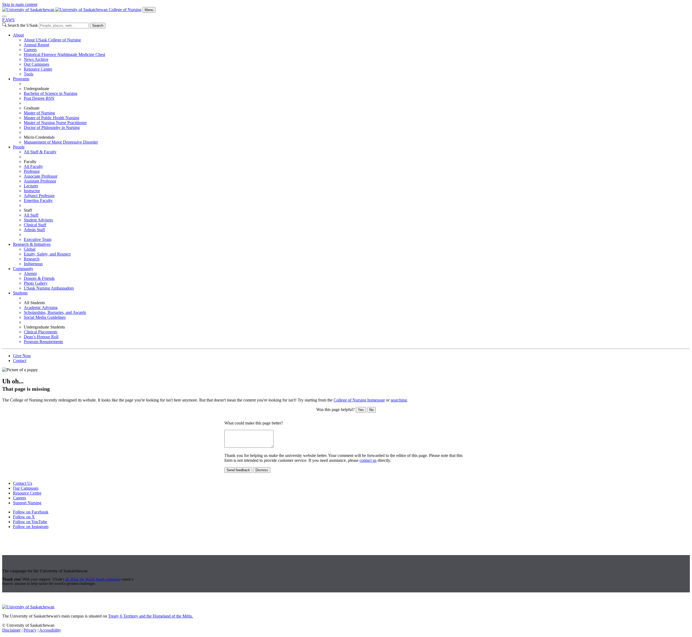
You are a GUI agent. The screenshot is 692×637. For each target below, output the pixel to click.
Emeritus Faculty (38, 200)
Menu (149, 10)
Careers (30, 49)
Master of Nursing (39, 113)
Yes (361, 410)
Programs (21, 79)
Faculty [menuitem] (30, 161)
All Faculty (33, 166)
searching (399, 400)
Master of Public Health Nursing (51, 117)
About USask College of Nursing (52, 40)
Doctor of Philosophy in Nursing (52, 127)
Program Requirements (43, 341)
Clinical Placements (40, 332)
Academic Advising (41, 307)
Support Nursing (27, 502)
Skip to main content (19, 4)
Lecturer (31, 186)
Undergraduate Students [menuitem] (44, 327)
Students (20, 293)
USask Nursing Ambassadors (49, 288)
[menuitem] (351, 55)
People (19, 147)
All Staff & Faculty (40, 152)
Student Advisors (38, 220)
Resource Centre (38, 69)
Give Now (22, 355)
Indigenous (33, 263)
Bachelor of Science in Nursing (50, 93)
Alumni (30, 273)
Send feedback (238, 470)
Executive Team (37, 239)
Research (31, 259)
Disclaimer (11, 630)
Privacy (30, 630)
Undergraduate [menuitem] (36, 88)
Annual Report (36, 44)
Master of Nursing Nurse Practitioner (55, 122)
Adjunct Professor (39, 195)
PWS (8, 20)
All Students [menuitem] (34, 302)
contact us (368, 460)
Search (97, 26)
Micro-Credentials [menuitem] (39, 137)
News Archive (36, 59)
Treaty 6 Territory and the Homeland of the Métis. (150, 616)
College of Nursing (125, 9)
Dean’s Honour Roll (41, 336)
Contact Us (22, 483)
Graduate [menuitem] (31, 108)
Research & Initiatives (32, 244)
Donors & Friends (39, 278)
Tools (28, 74)
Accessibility (50, 630)
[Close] (4, 16)
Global (29, 249)
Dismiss (261, 470)
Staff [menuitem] (28, 210)
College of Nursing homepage (359, 400)
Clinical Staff (35, 225)
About (18, 35)
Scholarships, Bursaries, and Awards (55, 312)
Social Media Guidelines (45, 317)
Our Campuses (36, 64)
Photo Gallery (36, 283)
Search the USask (23, 25)
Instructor (32, 190)
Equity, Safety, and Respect (47, 254)
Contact (19, 360)
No (371, 410)
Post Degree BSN (39, 98)
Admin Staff (34, 229)
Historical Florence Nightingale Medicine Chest (64, 54)
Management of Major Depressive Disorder (61, 142)
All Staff (31, 215)
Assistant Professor (40, 181)
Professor (32, 171)
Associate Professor (40, 176)
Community (23, 268)
